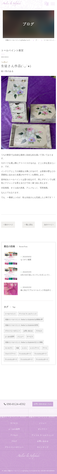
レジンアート (34, 348)
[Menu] (53, 4)
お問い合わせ (28, 331)
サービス (30, 336)
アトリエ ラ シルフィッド (28, 314)
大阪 (17, 348)
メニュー (20, 336)
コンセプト (9, 348)
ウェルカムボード (25, 353)
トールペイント (10, 314)
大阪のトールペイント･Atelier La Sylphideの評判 (21, 325)
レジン (24, 348)
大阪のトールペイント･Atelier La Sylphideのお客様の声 (24, 319)
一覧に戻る (28, 225)
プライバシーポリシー (12, 331)
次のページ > (49, 225)
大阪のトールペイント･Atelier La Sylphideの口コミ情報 (24, 342)
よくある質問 (9, 336)
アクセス (39, 331)
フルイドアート (10, 353)
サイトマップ (43, 447)
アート (45, 348)
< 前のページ (8, 225)
